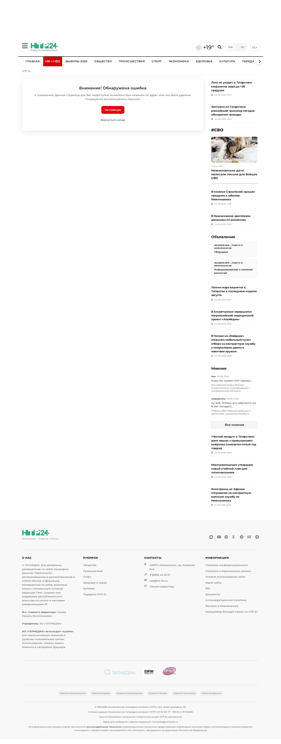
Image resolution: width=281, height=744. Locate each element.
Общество (103, 61)
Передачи (250, 61)
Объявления (221, 245)
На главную (113, 110)
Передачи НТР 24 (94, 594)
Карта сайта (213, 582)
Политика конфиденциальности (226, 565)
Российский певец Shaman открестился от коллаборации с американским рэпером (230, 387)
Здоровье (204, 61)
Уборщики (221, 251)
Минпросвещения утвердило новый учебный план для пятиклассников (232, 468)
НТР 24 (26, 71)
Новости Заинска (211, 693)
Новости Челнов (158, 693)
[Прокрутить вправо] (259, 61)
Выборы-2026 (77, 61)
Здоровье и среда (95, 582)
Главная (32, 61)
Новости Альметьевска (129, 693)
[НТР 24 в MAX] (211, 537)
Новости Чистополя (184, 693)
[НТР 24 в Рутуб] (249, 537)
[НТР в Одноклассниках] (234, 537)
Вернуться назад (113, 120)
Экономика (179, 61)
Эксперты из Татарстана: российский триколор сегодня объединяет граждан (233, 110)
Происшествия (132, 61)
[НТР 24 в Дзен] (257, 537)
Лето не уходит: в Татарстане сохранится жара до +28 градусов (231, 86)
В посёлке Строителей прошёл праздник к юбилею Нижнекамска (233, 195)
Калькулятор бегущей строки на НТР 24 (231, 611)
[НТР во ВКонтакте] (226, 537)
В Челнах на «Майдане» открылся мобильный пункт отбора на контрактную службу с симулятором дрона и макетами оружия (233, 343)
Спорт (157, 61)
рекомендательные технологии (104, 726)
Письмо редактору (162, 586)
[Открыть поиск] (220, 47)
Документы (212, 594)
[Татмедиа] (120, 673)
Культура (227, 61)
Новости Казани (101, 693)
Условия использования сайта (225, 576)
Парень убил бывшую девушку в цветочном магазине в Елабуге (231, 412)
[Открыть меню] (25, 46)
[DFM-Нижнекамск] (149, 672)
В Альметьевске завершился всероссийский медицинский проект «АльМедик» (232, 315)
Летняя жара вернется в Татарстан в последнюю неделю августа (234, 291)
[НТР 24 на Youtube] (219, 537)
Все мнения (234, 425)
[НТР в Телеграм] (242, 537)
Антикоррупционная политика (225, 600)
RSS (207, 588)
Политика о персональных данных (228, 571)
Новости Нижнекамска (72, 693)
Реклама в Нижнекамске (221, 606)
